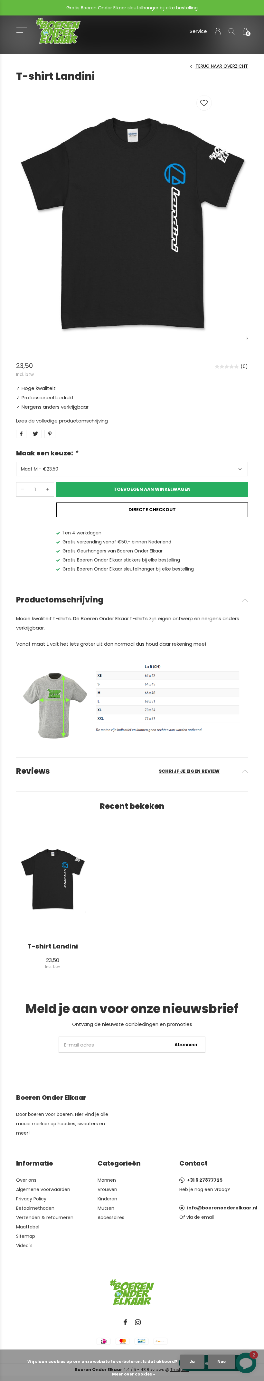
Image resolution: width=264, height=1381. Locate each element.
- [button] (22, 489)
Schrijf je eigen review (189, 771)
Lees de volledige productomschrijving (62, 420)
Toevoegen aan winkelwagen (152, 489)
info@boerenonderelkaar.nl (222, 1208)
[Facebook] (125, 1322)
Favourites (204, 103)
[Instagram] (138, 1322)
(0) (244, 366)
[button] (21, 30)
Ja (192, 1361)
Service (198, 31)
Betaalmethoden (35, 1208)
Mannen (107, 1180)
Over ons (26, 1180)
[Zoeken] (232, 31)
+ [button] (47, 489)
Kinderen (107, 1199)
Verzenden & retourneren (44, 1217)
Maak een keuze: (47, 453)
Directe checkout (151, 509)
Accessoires (111, 1217)
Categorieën (119, 1163)
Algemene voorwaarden (43, 1189)
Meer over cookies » (133, 1374)
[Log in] (218, 31)
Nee (221, 1361)
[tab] (132, 600)
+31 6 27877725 (204, 1180)
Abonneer (186, 1044)
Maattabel (27, 1227)
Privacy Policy (31, 1199)
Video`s (24, 1245)
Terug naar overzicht (221, 66)
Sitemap (25, 1236)
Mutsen (106, 1208)
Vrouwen (107, 1189)
